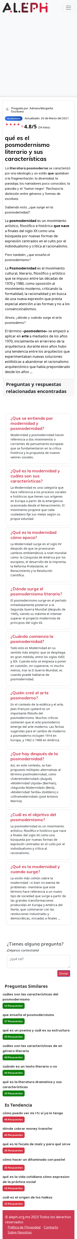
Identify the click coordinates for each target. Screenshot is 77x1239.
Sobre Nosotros (20, 1232)
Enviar (63, 973)
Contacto (51, 1227)
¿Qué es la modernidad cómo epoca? (33, 535)
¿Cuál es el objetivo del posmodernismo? (33, 817)
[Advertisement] (38, 54)
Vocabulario (13, 118)
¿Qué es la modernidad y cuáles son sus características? (35, 476)
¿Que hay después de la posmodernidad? (34, 756)
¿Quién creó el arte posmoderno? (29, 695)
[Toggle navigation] (68, 7)
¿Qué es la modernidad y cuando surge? (35, 869)
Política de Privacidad (24, 1227)
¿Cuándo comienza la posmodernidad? (31, 639)
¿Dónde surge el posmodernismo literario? (36, 591)
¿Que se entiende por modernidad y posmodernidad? (31, 423)
